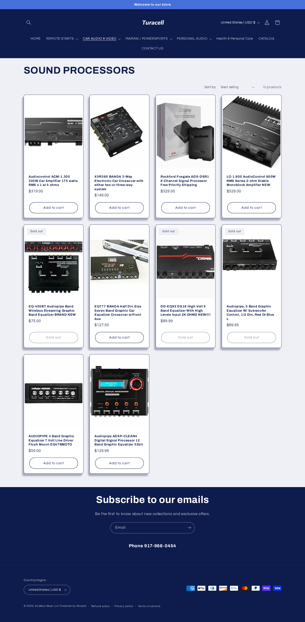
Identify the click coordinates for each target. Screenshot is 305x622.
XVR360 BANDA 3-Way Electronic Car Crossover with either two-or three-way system (119, 183)
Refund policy (100, 606)
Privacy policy (124, 606)
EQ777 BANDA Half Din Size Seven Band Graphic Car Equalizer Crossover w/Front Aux (117, 313)
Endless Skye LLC (47, 606)
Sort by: (210, 87)
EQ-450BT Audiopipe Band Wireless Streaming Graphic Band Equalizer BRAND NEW (52, 311)
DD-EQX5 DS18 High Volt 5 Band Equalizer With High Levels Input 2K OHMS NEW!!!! (185, 311)
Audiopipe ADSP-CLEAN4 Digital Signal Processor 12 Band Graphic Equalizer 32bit (118, 440)
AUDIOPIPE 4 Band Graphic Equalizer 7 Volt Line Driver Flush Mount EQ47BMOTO (51, 440)
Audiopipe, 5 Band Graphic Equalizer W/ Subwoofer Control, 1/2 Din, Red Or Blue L (250, 313)
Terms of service (149, 606)
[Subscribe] (189, 527)
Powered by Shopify (73, 606)
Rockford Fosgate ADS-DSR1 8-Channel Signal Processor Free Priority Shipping (185, 181)
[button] (29, 22)
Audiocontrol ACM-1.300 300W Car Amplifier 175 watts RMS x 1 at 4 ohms (53, 181)
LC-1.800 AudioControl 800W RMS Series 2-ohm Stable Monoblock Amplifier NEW (251, 181)
